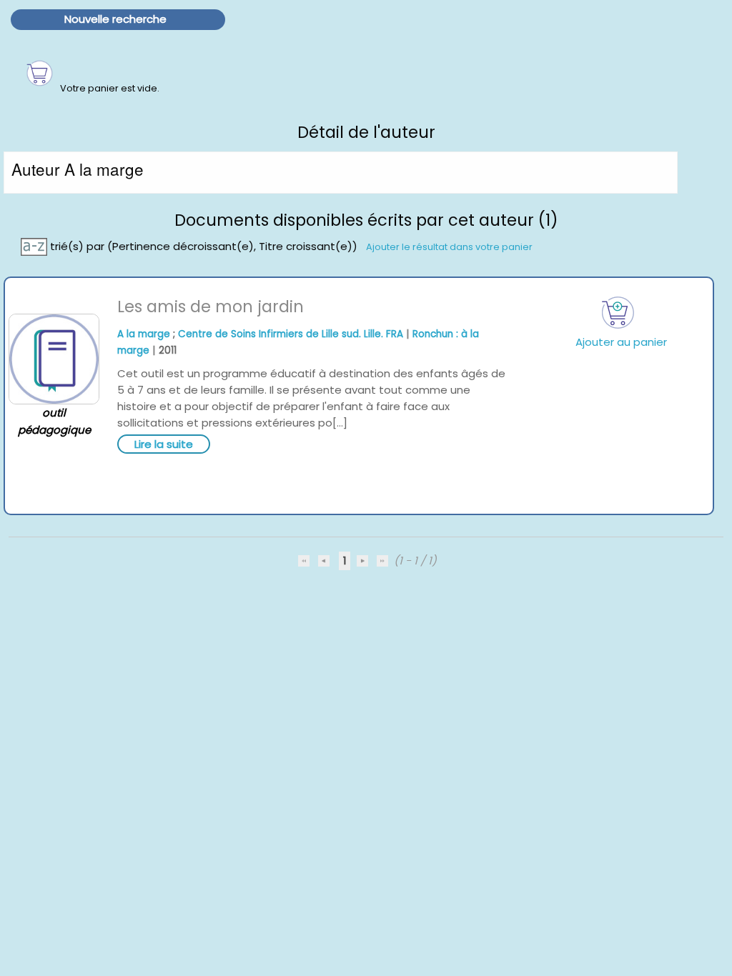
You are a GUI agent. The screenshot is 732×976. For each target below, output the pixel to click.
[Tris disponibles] (35, 245)
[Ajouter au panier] (618, 312)
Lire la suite (163, 444)
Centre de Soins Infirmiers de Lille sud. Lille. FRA (290, 334)
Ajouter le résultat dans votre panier (449, 246)
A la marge (143, 334)
